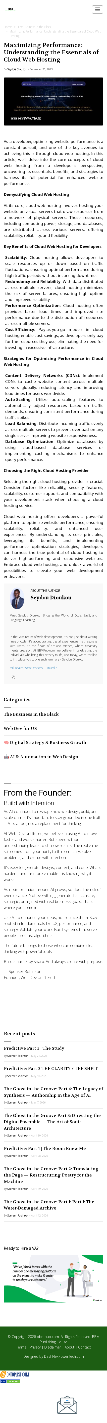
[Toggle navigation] (97, 10)
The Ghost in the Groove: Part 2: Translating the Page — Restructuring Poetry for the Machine (51, 1175)
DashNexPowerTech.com (64, 1356)
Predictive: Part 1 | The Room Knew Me (45, 1148)
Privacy (35, 1347)
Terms (21, 1347)
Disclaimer (52, 1347)
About (69, 1347)
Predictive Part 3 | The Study (34, 1048)
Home (8, 27)
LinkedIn (51, 668)
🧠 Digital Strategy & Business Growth (45, 742)
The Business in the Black (34, 27)
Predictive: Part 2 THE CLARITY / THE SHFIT (51, 1068)
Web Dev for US (20, 728)
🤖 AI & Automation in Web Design (41, 757)
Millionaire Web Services (26, 668)
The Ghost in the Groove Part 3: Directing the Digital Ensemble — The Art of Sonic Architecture (52, 1122)
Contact (84, 1347)
